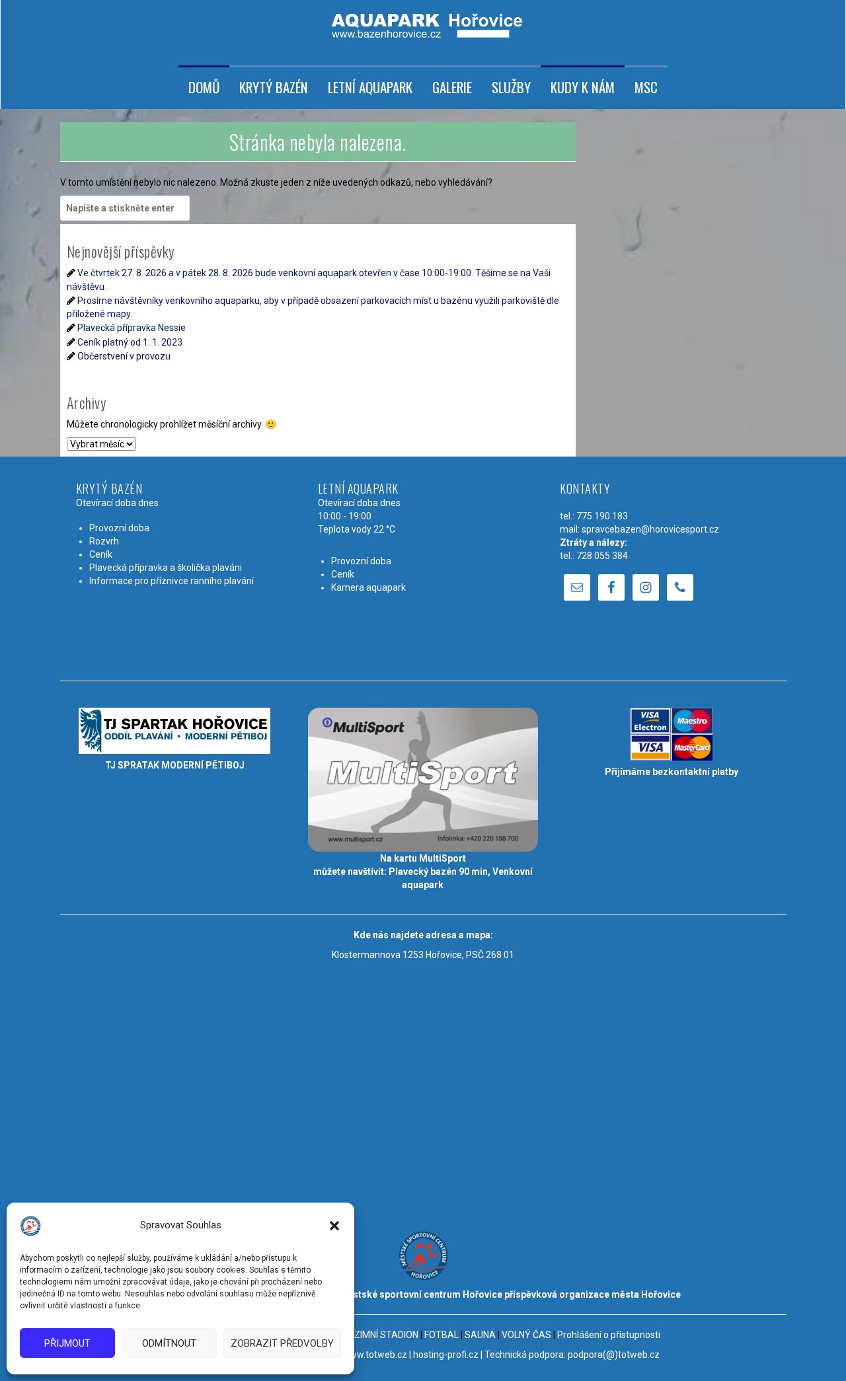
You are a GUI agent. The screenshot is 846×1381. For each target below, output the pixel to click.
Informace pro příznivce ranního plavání (171, 581)
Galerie (452, 87)
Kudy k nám (583, 87)
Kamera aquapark (368, 587)
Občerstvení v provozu (124, 356)
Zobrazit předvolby (282, 1343)
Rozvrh (104, 541)
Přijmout (67, 1343)
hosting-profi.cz (446, 1354)
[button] (334, 1225)
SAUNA (480, 1334)
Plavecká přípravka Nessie (131, 327)
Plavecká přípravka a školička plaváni (165, 567)
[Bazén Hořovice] (423, 20)
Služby (511, 87)
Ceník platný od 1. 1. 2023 (129, 342)
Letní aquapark (370, 87)
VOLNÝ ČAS (526, 1334)
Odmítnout (169, 1343)
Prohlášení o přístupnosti (608, 1334)
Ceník (100, 554)
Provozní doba (119, 528)
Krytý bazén (273, 87)
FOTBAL (441, 1334)
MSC (646, 87)
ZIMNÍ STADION (386, 1334)
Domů (203, 87)
